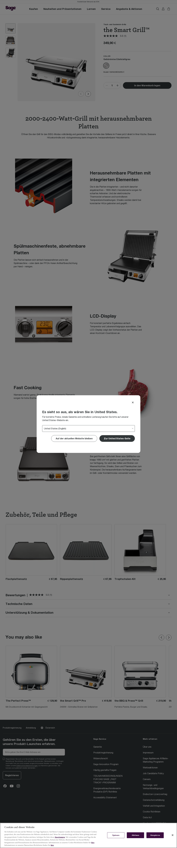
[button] (117, 438)
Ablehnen (135, 835)
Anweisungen (60, 837)
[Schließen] (173, 835)
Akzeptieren (155, 835)
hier (92, 842)
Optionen (115, 835)
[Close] (133, 402)
